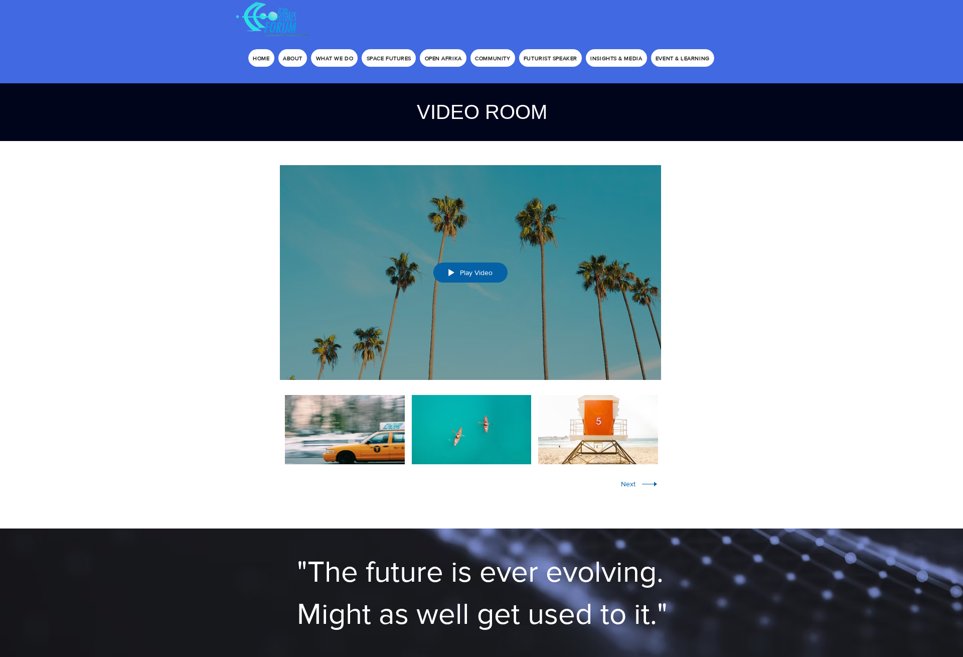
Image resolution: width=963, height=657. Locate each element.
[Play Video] (345, 429)
